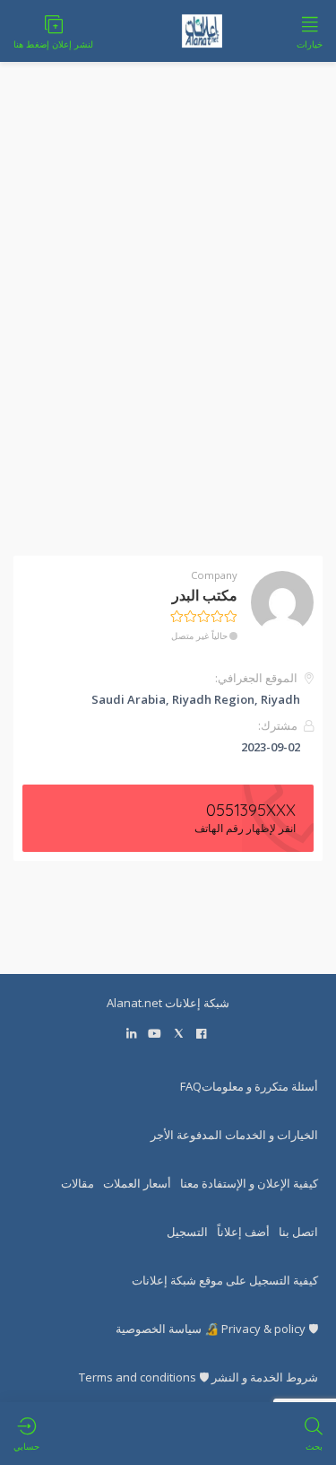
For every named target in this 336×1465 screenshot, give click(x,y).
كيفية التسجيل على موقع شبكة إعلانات (225, 1280)
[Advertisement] (168, 320)
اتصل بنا (298, 1232)
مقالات (77, 1183)
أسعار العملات (137, 1183)
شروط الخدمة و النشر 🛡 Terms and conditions (198, 1377)
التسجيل (187, 1232)
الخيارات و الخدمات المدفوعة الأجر (234, 1135)
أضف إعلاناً (243, 1232)
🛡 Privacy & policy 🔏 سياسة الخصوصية (217, 1328)
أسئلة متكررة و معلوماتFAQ (249, 1086)
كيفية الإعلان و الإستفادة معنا (249, 1183)
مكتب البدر (204, 595)
